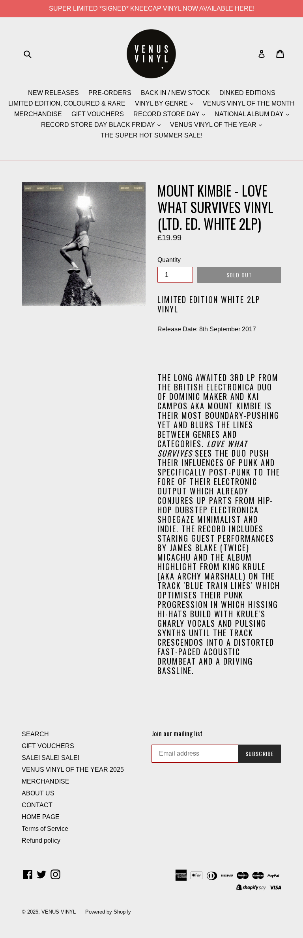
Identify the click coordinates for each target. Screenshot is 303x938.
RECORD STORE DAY (167, 114)
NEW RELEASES (53, 92)
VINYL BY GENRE (162, 103)
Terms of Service (45, 828)
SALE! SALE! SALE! (50, 757)
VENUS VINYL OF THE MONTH (249, 103)
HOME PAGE (41, 817)
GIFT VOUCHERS (97, 114)
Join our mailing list (177, 733)
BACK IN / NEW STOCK (175, 92)
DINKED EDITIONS (247, 92)
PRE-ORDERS (109, 92)
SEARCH (35, 734)
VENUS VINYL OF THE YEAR (214, 124)
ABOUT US (38, 793)
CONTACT (37, 805)
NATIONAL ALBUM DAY (250, 114)
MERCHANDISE (38, 114)
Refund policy (41, 840)
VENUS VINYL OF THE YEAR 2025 (73, 769)
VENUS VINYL (58, 912)
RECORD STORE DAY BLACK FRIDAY (99, 124)
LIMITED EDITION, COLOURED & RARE (66, 103)
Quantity (169, 259)
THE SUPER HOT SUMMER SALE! (151, 135)
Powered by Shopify (108, 912)
